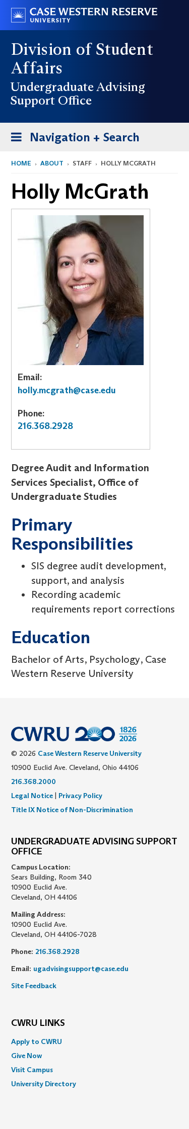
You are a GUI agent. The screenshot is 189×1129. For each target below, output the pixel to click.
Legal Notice (32, 795)
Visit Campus (32, 1069)
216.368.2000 (33, 781)
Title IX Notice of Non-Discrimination (72, 809)
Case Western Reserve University (90, 753)
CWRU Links (38, 1023)
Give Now (26, 1055)
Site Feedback (33, 985)
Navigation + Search (72, 140)
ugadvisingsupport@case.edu (81, 968)
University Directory (43, 1083)
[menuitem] (94, 1041)
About (52, 163)
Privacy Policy (80, 795)
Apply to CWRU (36, 1041)
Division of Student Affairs (82, 58)
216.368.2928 (45, 425)
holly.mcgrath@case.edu (67, 390)
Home (21, 163)
